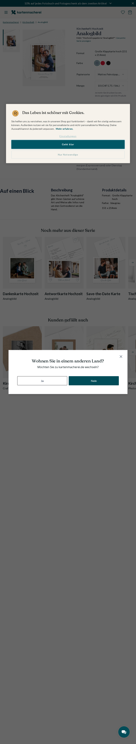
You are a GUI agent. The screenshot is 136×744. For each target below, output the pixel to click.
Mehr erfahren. (64, 128)
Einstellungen (68, 136)
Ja (42, 380)
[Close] (121, 357)
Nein (94, 380)
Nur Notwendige (68, 154)
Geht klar (68, 144)
